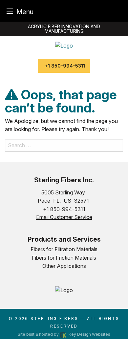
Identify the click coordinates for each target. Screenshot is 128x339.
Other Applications (64, 266)
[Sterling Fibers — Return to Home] (64, 45)
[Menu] (10, 11)
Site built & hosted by (64, 334)
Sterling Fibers (54, 318)
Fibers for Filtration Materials (64, 249)
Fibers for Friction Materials (64, 257)
